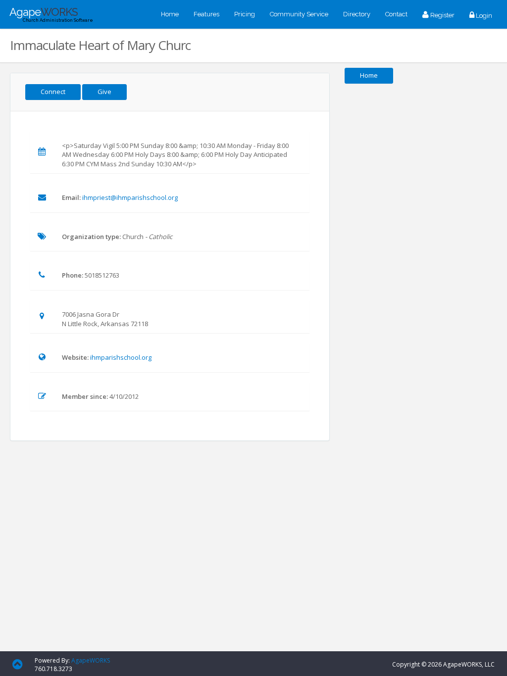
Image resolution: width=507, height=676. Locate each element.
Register (442, 15)
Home (170, 14)
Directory (356, 14)
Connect (53, 91)
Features (206, 14)
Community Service (299, 14)
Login (483, 15)
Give (104, 91)
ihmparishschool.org (121, 357)
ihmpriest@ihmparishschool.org (130, 197)
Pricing (244, 14)
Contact (396, 14)
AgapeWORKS (90, 660)
